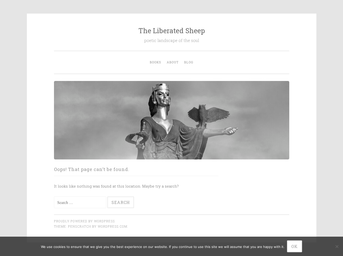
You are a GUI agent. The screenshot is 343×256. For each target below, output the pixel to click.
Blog (188, 62)
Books (155, 62)
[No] (336, 246)
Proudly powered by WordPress (84, 221)
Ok (294, 246)
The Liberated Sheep (171, 30)
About (173, 62)
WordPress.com (112, 226)
